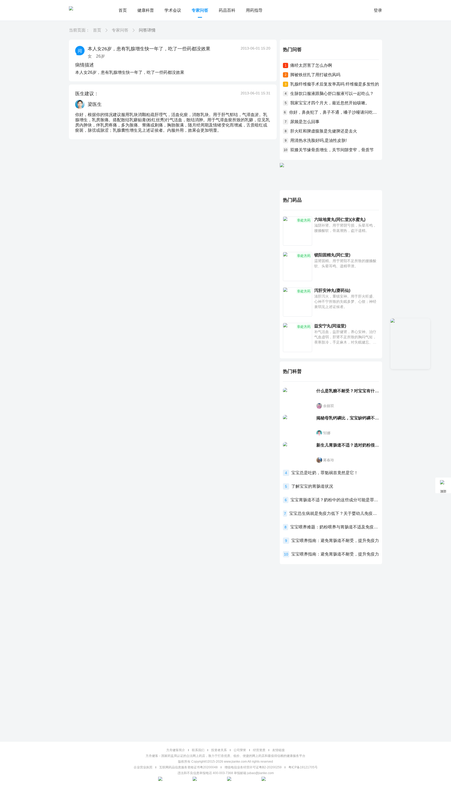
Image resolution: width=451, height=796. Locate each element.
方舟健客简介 (175, 750)
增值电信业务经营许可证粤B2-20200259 (253, 767)
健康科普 (145, 10)
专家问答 (200, 10)
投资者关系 (219, 750)
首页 (122, 10)
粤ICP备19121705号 (303, 767)
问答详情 (147, 30)
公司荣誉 (240, 750)
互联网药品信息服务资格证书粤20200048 (188, 767)
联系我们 (198, 750)
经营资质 (259, 750)
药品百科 (227, 10)
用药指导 (254, 10)
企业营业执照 (143, 767)
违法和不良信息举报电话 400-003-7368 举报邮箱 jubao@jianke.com (225, 773)
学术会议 (172, 10)
